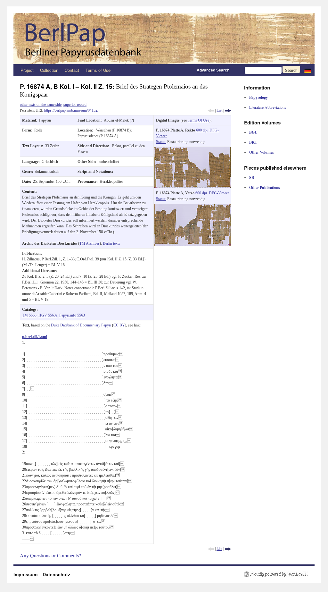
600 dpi (202, 130)
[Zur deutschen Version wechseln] (308, 70)
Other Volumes (261, 152)
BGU (253, 132)
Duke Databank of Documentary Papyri (81, 325)
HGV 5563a (47, 315)
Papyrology (258, 97)
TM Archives (89, 243)
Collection (49, 70)
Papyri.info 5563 (72, 315)
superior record (74, 104)
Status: (161, 142)
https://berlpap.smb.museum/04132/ (71, 110)
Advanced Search (213, 70)
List (219, 110)
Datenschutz (56, 574)
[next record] (228, 110)
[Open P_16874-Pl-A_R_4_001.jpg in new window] (192, 150)
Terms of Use (98, 70)
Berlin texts (111, 243)
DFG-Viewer (219, 193)
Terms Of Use (198, 120)
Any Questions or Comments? (50, 555)
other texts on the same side (41, 104)
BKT (253, 142)
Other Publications (264, 187)
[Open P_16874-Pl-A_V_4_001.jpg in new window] (192, 207)
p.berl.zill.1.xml (34, 336)
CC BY (119, 325)
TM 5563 (29, 315)
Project (27, 70)
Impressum (28, 574)
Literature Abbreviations (267, 107)
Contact (72, 70)
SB (251, 177)
